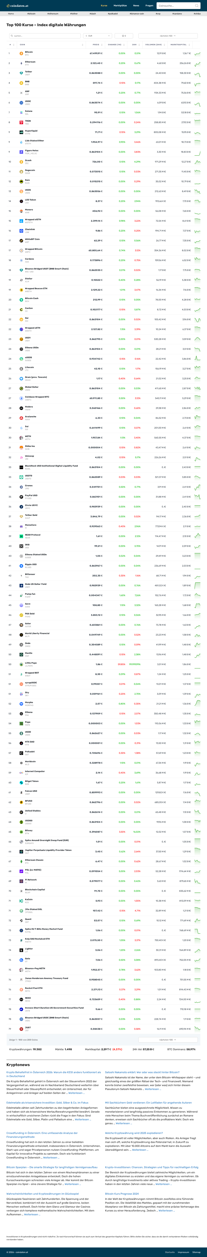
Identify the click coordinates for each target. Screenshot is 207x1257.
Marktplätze (120, 5)
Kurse (104, 5)
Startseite (170, 1252)
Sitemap (196, 1252)
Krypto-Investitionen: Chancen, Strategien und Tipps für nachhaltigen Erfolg (151, 1167)
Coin (22, 45)
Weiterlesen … (76, 1092)
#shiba (197, 13)
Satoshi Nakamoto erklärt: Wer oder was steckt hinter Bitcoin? (142, 1072)
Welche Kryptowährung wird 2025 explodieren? (134, 1133)
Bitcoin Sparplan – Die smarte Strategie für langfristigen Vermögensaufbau (52, 1167)
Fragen (149, 5)
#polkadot (113, 13)
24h (134, 45)
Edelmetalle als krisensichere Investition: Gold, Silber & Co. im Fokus (47, 1102)
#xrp (158, 13)
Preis (96, 45)
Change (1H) (114, 45)
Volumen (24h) (153, 45)
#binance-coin (137, 13)
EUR (89, 36)
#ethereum (52, 13)
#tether (74, 13)
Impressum (183, 1252)
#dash (93, 13)
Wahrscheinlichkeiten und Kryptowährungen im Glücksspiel (42, 1193)
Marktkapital (179, 45)
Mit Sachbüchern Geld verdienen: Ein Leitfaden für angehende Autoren (148, 1102)
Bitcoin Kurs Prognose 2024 (122, 1193)
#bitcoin (31, 13)
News (136, 5)
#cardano (177, 13)
